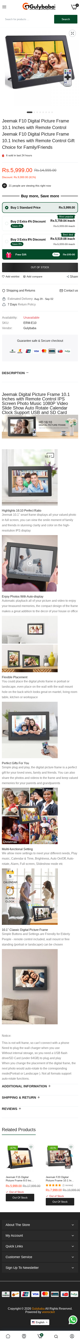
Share (74, 276)
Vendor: (7, 328)
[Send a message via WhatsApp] (73, 1320)
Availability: (9, 317)
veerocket (48, 1312)
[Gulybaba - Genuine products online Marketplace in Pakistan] (39, 7)
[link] (31, 1147)
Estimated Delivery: (20, 298)
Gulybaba (38, 1308)
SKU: (5, 322)
